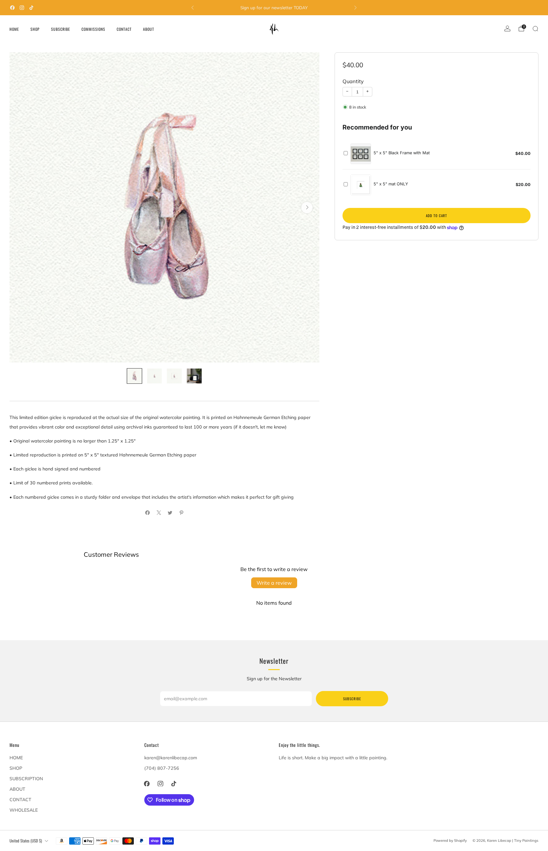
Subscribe (352, 698)
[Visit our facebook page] (12, 7)
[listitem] (274, 7)
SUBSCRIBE (60, 29)
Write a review (274, 583)
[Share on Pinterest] (181, 512)
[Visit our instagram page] (22, 7)
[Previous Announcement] (192, 7)
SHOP (35, 29)
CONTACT (124, 29)
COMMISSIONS (93, 29)
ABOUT (148, 29)
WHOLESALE (24, 810)
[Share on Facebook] (147, 512)
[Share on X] (158, 512)
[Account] (507, 28)
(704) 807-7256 (161, 768)
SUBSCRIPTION (26, 778)
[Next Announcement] (355, 7)
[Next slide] (307, 207)
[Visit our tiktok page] (31, 7)
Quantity (353, 81)
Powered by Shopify (450, 840)
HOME (14, 29)
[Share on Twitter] (169, 512)
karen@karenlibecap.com (170, 758)
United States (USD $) (26, 841)
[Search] (535, 28)
